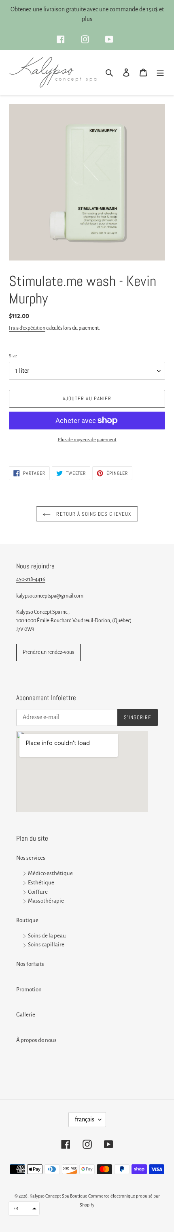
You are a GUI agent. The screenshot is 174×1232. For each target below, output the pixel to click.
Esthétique (41, 883)
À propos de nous (36, 1040)
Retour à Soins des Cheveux (93, 513)
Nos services (30, 858)
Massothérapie (46, 901)
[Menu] (160, 72)
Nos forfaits (30, 964)
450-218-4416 (30, 579)
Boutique (27, 920)
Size (13, 356)
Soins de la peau (47, 936)
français (84, 1119)
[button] (24, 1208)
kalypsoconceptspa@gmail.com (49, 596)
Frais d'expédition (27, 328)
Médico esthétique (50, 873)
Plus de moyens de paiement (87, 439)
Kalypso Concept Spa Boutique (58, 1196)
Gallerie (25, 1015)
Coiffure (38, 892)
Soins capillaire (46, 945)
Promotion (29, 989)
